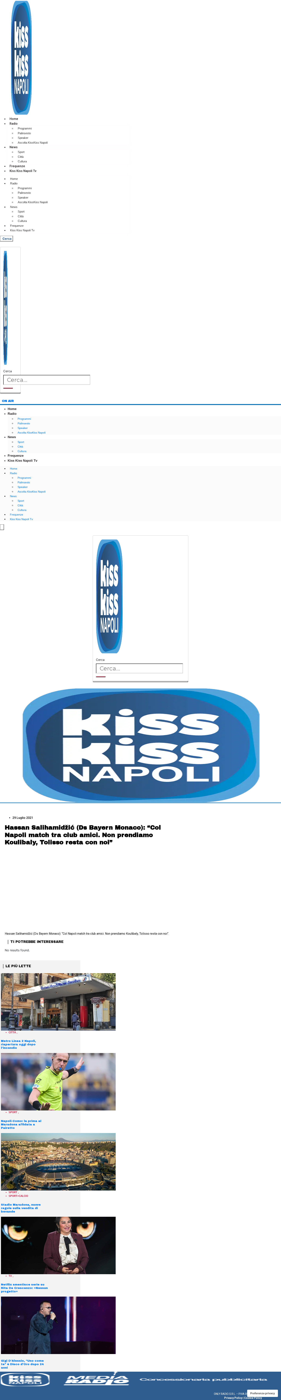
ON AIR (8, 401)
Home (14, 119)
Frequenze (17, 166)
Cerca (7, 371)
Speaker (23, 137)
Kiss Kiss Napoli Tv (23, 171)
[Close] (10, 393)
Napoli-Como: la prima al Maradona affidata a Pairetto (21, 1124)
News (14, 147)
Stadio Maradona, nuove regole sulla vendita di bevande (21, 1208)
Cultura (22, 161)
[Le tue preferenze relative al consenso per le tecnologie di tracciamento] (262, 1393)
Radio (14, 123)
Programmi (25, 128)
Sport (21, 152)
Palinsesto (24, 133)
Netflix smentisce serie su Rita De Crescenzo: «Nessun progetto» (24, 1288)
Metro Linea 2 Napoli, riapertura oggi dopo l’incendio (18, 1044)
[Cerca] (8, 388)
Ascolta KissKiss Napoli (33, 142)
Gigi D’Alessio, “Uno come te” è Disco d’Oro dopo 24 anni (22, 1364)
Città (21, 156)
